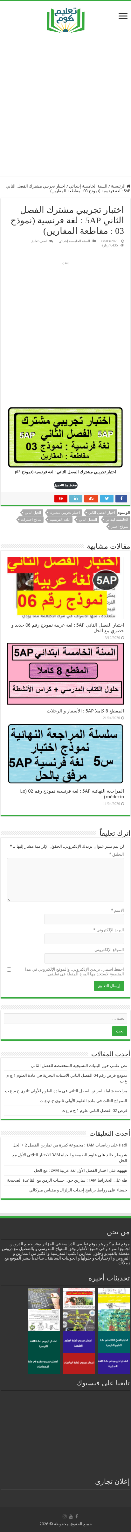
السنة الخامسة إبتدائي (88, 186)
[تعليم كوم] (66, 18)
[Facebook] (77, 1516)
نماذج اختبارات (31, 520)
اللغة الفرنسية (60, 520)
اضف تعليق (39, 241)
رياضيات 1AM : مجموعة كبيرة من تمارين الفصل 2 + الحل (61, 1145)
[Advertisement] (65, 104)
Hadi (123, 1145)
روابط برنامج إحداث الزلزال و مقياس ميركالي (68, 1190)
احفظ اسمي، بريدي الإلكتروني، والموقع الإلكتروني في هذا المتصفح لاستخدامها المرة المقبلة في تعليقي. (74, 971)
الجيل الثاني (33, 513)
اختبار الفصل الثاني (101, 513)
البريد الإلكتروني (108, 930)
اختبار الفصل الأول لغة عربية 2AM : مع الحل (71, 1170)
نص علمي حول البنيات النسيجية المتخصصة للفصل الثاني (79, 1065)
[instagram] (64, 1516)
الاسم (117, 910)
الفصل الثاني (88, 520)
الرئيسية (119, 186)
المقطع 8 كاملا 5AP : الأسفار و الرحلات (85, 711)
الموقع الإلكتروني (109, 949)
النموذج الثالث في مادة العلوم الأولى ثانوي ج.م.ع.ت (83, 1100)
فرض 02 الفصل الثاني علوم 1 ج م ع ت (94, 1110)
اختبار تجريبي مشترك (65, 513)
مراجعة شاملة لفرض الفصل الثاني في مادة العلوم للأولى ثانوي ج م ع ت (66, 1090)
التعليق (116, 854)
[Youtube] (70, 1516)
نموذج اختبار (119, 527)
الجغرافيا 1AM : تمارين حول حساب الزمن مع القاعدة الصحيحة (60, 1180)
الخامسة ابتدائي (117, 520)
